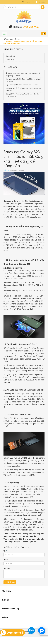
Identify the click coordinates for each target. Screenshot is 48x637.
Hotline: (25, 27)
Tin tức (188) (10, 59)
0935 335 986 (14, 632)
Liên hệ (5, 600)
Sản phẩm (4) (10, 56)
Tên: (5, 551)
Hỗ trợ (5, 618)
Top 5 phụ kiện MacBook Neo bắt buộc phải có (22, 85)
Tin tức (17, 39)
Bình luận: (7, 568)
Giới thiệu (6, 591)
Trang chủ (9, 39)
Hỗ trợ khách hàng (10, 609)
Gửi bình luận (10, 582)
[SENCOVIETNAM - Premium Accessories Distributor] (24, 17)
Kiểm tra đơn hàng (28, 2)
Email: (5, 560)
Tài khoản (41, 2)
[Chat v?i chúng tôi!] (41, 630)
